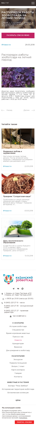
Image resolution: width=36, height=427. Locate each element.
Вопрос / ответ (18, 366)
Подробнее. (23, 418)
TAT (7, 3)
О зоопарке (16, 22)
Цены (18, 400)
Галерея (18, 373)
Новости (27, 22)
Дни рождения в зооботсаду (18, 350)
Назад (9, 110)
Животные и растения (18, 382)
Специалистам (18, 330)
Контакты (18, 377)
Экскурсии (18, 359)
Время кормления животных (18, 333)
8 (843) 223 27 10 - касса (14, 302)
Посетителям (18, 356)
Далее (27, 110)
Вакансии (18, 347)
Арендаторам (18, 343)
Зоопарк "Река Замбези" (18, 386)
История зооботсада (18, 326)
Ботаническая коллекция (18, 392)
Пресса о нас (18, 337)
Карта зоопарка (18, 370)
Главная (5, 22)
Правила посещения (18, 363)
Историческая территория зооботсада (18, 389)
